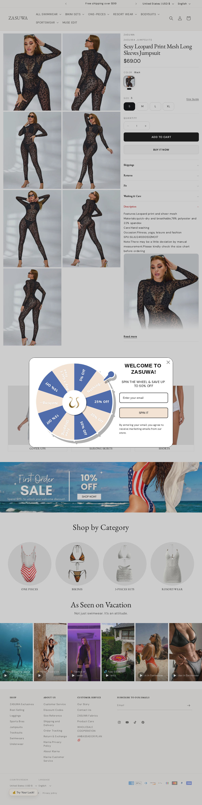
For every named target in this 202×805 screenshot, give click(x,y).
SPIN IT (144, 412)
